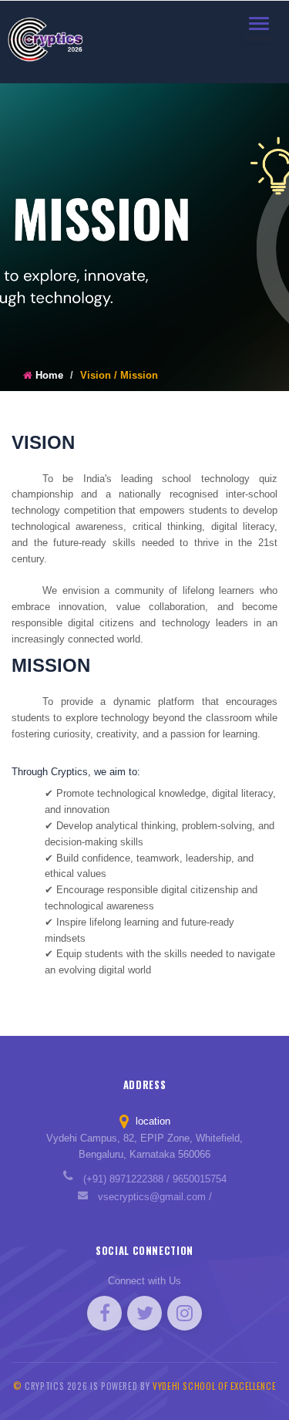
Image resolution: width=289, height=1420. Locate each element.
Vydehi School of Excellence (214, 1386)
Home (49, 375)
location (151, 1121)
